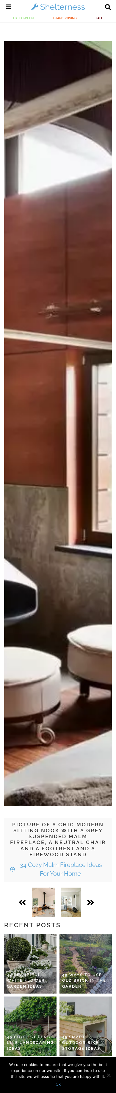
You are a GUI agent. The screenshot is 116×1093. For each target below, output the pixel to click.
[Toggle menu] (8, 7)
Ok (58, 1084)
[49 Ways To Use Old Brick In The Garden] (85, 964)
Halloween (23, 18)
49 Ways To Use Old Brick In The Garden (84, 981)
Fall (99, 18)
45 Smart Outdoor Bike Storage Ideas (81, 1043)
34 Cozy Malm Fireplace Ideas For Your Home (60, 869)
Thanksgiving (65, 18)
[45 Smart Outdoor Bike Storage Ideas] (85, 1026)
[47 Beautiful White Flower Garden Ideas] (30, 964)
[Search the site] (108, 8)
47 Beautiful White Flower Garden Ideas (26, 981)
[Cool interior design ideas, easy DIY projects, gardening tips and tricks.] (58, 10)
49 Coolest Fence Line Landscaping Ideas (30, 1043)
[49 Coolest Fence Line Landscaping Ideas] (30, 1026)
